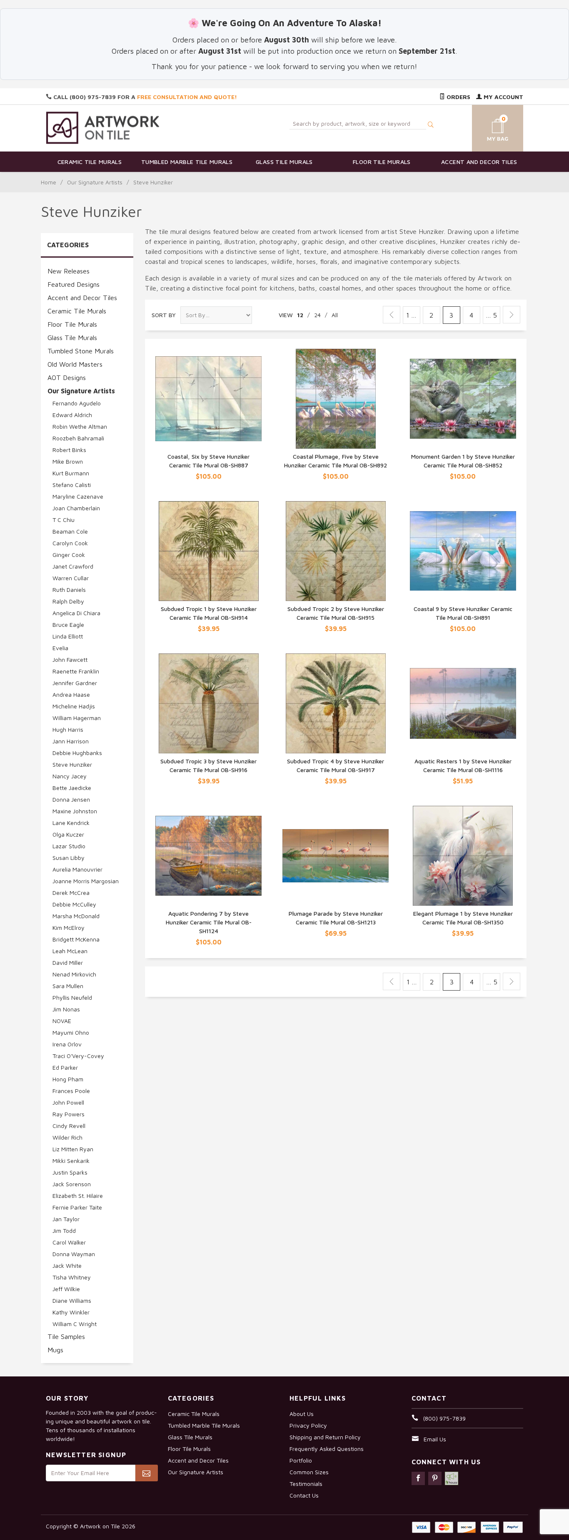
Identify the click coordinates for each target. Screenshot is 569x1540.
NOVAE (61, 1020)
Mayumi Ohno (70, 1032)
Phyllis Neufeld (72, 997)
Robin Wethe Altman (79, 426)
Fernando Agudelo (76, 403)
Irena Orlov (67, 1044)
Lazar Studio (68, 845)
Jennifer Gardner (74, 682)
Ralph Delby (68, 601)
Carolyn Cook (70, 542)
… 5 (491, 315)
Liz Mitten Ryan (72, 1149)
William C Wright (74, 1323)
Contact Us (304, 1495)
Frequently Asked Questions (326, 1448)
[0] (488, 126)
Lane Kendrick (71, 822)
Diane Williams (71, 1300)
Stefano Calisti (71, 484)
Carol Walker (69, 1242)
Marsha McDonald (76, 915)
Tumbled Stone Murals (80, 351)
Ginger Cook (68, 554)
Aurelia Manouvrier (77, 869)
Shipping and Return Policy (325, 1437)
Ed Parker (65, 1067)
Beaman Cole (70, 531)
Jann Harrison (70, 741)
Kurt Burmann (70, 473)
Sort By (164, 314)
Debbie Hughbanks (77, 752)
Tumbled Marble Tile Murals (186, 161)
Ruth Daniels (69, 589)
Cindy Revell (68, 1125)
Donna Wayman (73, 1253)
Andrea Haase (71, 694)
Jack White (67, 1265)
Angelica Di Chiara (76, 612)
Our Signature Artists (94, 182)
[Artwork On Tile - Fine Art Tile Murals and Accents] (103, 127)
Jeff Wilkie (66, 1288)
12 (300, 314)
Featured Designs (73, 284)
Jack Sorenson (71, 1183)
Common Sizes (309, 1471)
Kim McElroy (68, 927)
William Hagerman (76, 717)
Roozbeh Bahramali (78, 438)
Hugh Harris (67, 729)
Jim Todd (64, 1230)
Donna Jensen (71, 799)
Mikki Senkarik (71, 1160)
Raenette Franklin (75, 671)
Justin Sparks (69, 1172)
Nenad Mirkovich (74, 974)
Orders (457, 96)
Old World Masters (74, 364)
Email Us (435, 1439)
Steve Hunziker (72, 764)
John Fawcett (69, 659)
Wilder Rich (67, 1137)
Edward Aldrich (72, 414)
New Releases (68, 271)
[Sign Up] (146, 1473)
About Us (301, 1413)
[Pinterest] (435, 1478)
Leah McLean (69, 950)
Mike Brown (67, 461)
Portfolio (300, 1460)
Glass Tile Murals (284, 161)
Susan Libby (68, 857)
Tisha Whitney (71, 1277)
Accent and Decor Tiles (479, 161)
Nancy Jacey (69, 776)
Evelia (60, 647)
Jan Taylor (66, 1218)
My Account (502, 96)
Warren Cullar (70, 577)
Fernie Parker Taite (77, 1207)
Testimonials (305, 1483)
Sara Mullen (67, 985)
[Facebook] (418, 1478)
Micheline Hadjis (73, 706)
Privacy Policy (308, 1425)
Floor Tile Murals (382, 161)
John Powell (68, 1102)
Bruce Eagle (68, 624)
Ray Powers (68, 1114)
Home (48, 182)
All (335, 314)
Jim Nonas (66, 1009)
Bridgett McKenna (76, 939)
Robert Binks (69, 449)
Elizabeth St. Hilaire (77, 1195)
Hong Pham (67, 1079)
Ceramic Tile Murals (89, 161)
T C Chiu (63, 519)
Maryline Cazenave (77, 496)
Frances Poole (71, 1090)
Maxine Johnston (74, 811)
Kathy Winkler (71, 1312)
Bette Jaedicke (71, 787)
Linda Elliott (67, 636)
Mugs (55, 1350)
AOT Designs (66, 377)
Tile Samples (66, 1336)
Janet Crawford (72, 566)
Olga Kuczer (68, 834)
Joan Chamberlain (76, 508)
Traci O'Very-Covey (78, 1055)
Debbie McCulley (74, 904)
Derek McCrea (71, 892)
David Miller (67, 962)
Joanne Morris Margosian (85, 880)
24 (317, 314)
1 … (411, 315)
